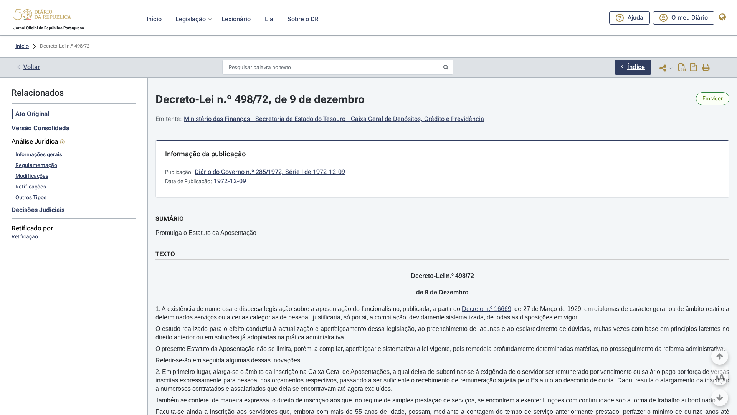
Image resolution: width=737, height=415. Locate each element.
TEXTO (165, 254)
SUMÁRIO (169, 218)
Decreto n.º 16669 (486, 309)
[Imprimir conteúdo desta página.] (706, 68)
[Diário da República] (42, 16)
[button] (42, 15)
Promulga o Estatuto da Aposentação (205, 233)
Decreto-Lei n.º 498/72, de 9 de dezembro (260, 99)
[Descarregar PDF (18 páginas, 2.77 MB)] (682, 68)
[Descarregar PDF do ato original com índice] (693, 68)
